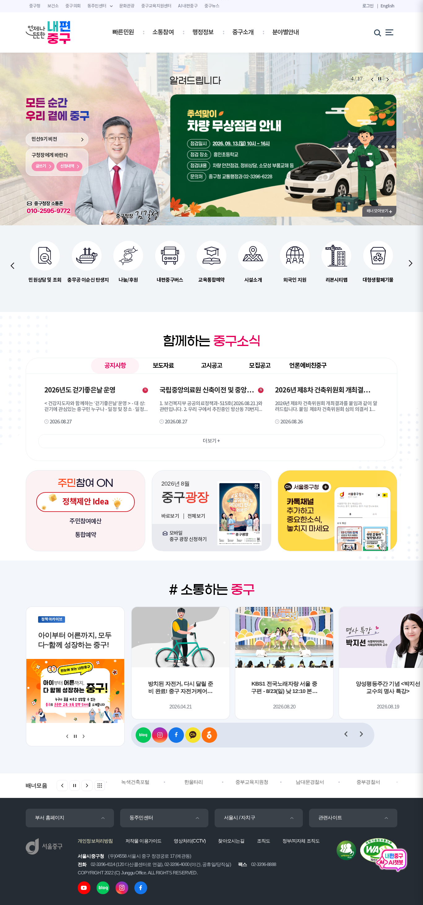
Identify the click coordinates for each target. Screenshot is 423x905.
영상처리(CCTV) (190, 840)
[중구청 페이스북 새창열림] (176, 735)
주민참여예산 (85, 521)
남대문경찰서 (310, 782)
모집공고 (259, 366)
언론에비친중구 (307, 366)
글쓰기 (40, 167)
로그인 (368, 6)
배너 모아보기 (377, 211)
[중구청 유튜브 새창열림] (84, 887)
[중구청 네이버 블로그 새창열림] (143, 735)
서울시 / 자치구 (239, 817)
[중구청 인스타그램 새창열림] (160, 735)
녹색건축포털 (135, 782)
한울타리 (193, 782)
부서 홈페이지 (49, 817)
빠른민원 (123, 32)
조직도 (263, 840)
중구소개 (243, 32)
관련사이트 (330, 817)
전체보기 (196, 516)
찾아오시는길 (231, 840)
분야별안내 (285, 32)
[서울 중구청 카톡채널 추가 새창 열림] (337, 510)
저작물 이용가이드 (143, 840)
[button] (372, 79)
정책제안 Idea (85, 502)
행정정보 (203, 32)
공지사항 (115, 368)
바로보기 (170, 516)
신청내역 (67, 167)
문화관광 (126, 6)
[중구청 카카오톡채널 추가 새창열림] (193, 735)
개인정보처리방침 (95, 840)
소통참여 (163, 32)
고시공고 (211, 366)
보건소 (53, 6)
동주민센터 (141, 817)
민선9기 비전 (44, 139)
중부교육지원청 (251, 782)
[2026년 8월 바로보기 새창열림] (239, 513)
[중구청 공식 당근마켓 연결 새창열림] (209, 735)
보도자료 (163, 366)
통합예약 (85, 535)
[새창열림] (45, 203)
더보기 (211, 441)
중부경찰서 (368, 782)
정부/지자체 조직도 (301, 840)
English (387, 6)
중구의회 (73, 6)
